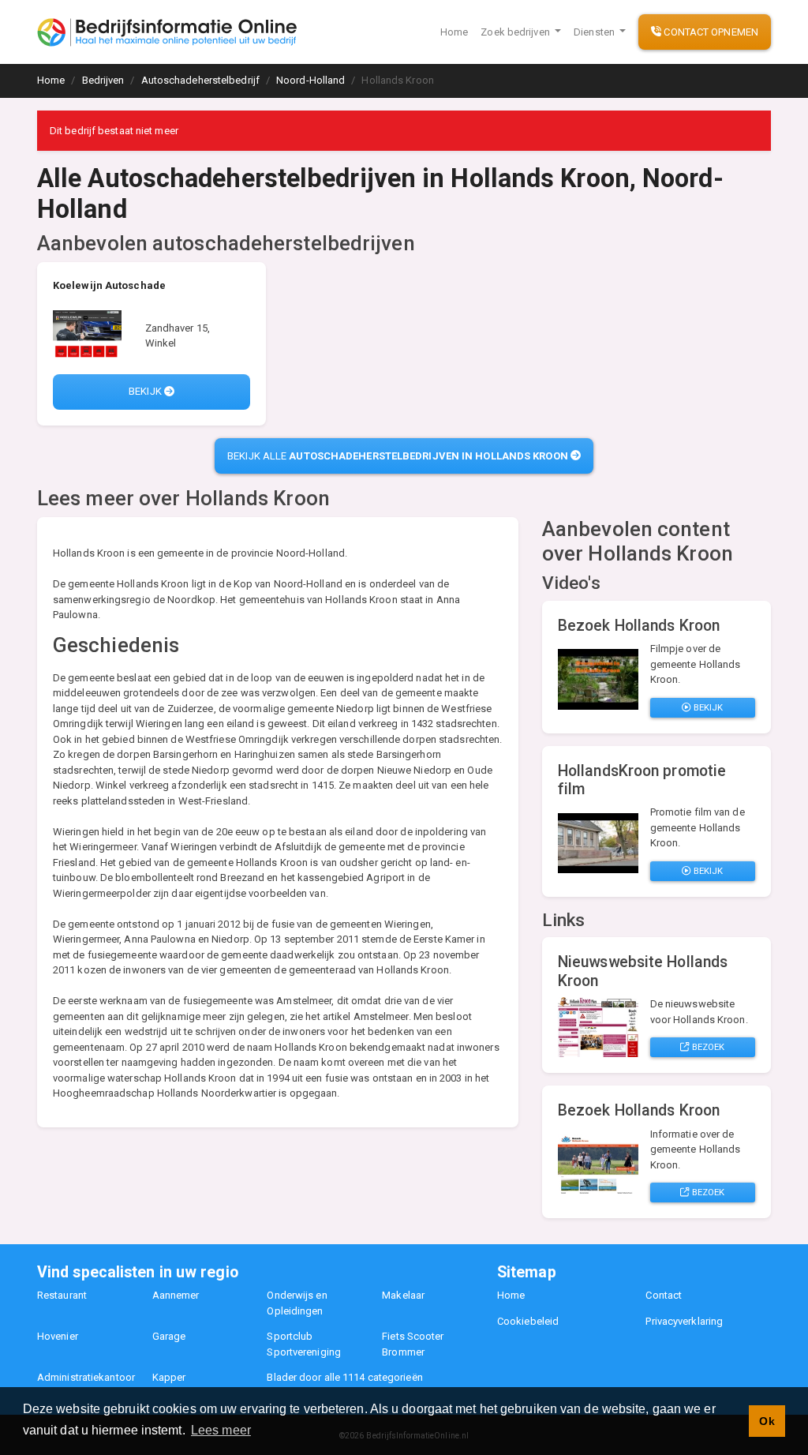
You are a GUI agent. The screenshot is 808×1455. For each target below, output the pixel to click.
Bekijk (146, 391)
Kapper (169, 1377)
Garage (169, 1336)
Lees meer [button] (221, 1430)
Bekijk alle (397, 456)
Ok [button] (766, 1421)
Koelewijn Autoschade (109, 285)
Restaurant (62, 1295)
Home (454, 32)
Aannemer (176, 1295)
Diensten (595, 32)
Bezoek (707, 1046)
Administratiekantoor (86, 1377)
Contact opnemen (709, 32)
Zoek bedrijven (516, 32)
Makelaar (403, 1295)
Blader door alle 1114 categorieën (344, 1377)
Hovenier (57, 1336)
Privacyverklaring (684, 1321)
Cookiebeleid (528, 1321)
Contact (663, 1295)
